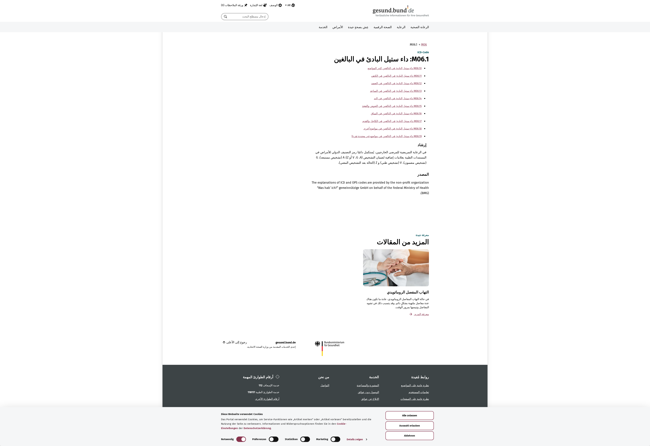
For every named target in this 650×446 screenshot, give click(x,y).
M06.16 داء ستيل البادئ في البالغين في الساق (396, 113)
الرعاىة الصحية (419, 27)
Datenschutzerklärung (257, 428)
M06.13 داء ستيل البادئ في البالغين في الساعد (396, 91)
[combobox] (249, 16)
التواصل (324, 385)
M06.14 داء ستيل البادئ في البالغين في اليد (398, 98)
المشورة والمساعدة (368, 385)
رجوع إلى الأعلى (236, 342)
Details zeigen (355, 439)
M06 (424, 44)
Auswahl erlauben (409, 425)
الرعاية (401, 27)
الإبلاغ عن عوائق (370, 399)
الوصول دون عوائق (368, 392)
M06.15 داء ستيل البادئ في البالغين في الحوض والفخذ (392, 106)
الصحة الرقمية (383, 27)
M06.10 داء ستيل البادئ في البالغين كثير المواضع (395, 68)
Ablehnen (409, 435)
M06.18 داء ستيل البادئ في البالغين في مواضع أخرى (392, 128)
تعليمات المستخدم (419, 392)
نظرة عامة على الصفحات (414, 399)
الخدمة (323, 27)
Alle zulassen (409, 415)
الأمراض (337, 27)
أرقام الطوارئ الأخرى (267, 399)
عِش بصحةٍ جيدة (358, 27)
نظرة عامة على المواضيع (415, 385)
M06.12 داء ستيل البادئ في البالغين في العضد (396, 83)
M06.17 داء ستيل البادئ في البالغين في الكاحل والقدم (392, 121)
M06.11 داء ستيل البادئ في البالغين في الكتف (396, 75)
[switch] (273, 439)
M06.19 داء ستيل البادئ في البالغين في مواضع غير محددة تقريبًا (387, 136)
